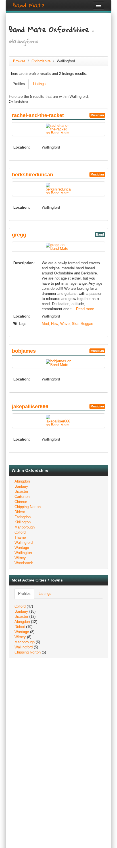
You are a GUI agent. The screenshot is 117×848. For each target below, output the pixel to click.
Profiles (18, 84)
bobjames (24, 351)
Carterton (22, 496)
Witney (20, 558)
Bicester (21, 491)
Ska (75, 324)
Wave (65, 324)
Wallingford (23, 542)
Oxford (20, 532)
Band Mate (29, 5)
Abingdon (22, 481)
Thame (20, 537)
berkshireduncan (32, 174)
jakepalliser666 (30, 406)
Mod (45, 324)
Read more (85, 309)
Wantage (21, 547)
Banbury (21, 486)
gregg (19, 235)
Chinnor (20, 502)
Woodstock (23, 563)
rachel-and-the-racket (38, 115)
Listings (39, 84)
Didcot (19, 512)
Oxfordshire (41, 61)
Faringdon (22, 517)
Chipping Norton (27, 507)
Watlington (23, 553)
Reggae (87, 324)
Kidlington (22, 522)
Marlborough (24, 527)
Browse (19, 61)
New (54, 324)
